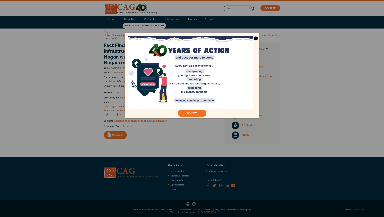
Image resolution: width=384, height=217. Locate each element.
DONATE (192, 113)
